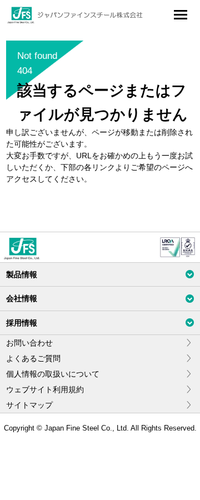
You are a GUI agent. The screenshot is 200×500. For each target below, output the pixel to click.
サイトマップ (29, 405)
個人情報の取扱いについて (52, 373)
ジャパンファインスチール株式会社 (75, 15)
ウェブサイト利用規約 (45, 389)
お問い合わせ (29, 342)
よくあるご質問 (33, 358)
